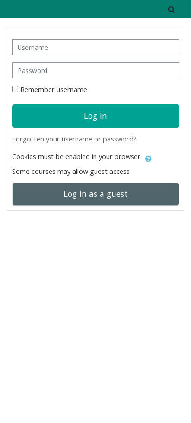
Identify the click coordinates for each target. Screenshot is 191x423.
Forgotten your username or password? (74, 139)
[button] (171, 9)
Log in (95, 115)
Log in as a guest (96, 193)
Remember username (53, 89)
